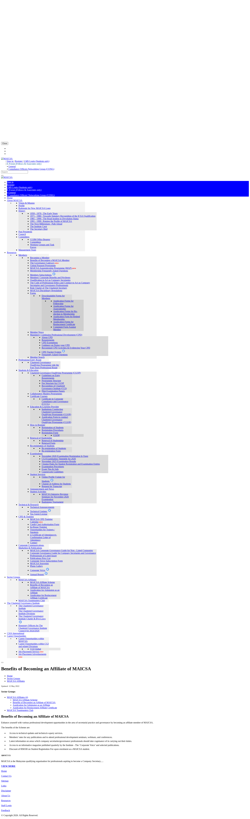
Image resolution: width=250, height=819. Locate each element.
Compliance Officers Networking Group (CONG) (31, 169)
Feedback (5, 810)
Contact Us (6, 776)
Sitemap (5, 781)
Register (19, 161)
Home (10, 676)
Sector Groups (13, 678)
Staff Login (6, 805)
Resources (6, 800)
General (12, 166)
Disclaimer (6, 790)
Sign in (10, 161)
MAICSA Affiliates (16, 681)
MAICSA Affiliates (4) (17, 697)
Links (3, 786)
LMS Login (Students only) (36, 161)
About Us (5, 795)
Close (4, 143)
